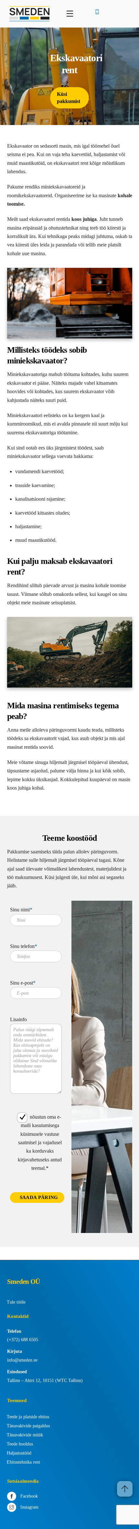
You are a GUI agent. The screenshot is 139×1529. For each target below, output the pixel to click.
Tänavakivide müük (25, 1434)
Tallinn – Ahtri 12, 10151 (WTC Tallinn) (45, 1380)
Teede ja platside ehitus (28, 1416)
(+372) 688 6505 (22, 1339)
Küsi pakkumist (68, 97)
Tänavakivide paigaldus (28, 1425)
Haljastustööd (19, 1453)
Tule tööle (16, 1302)
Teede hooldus (20, 1444)
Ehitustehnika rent (23, 1462)
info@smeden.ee (22, 1360)
